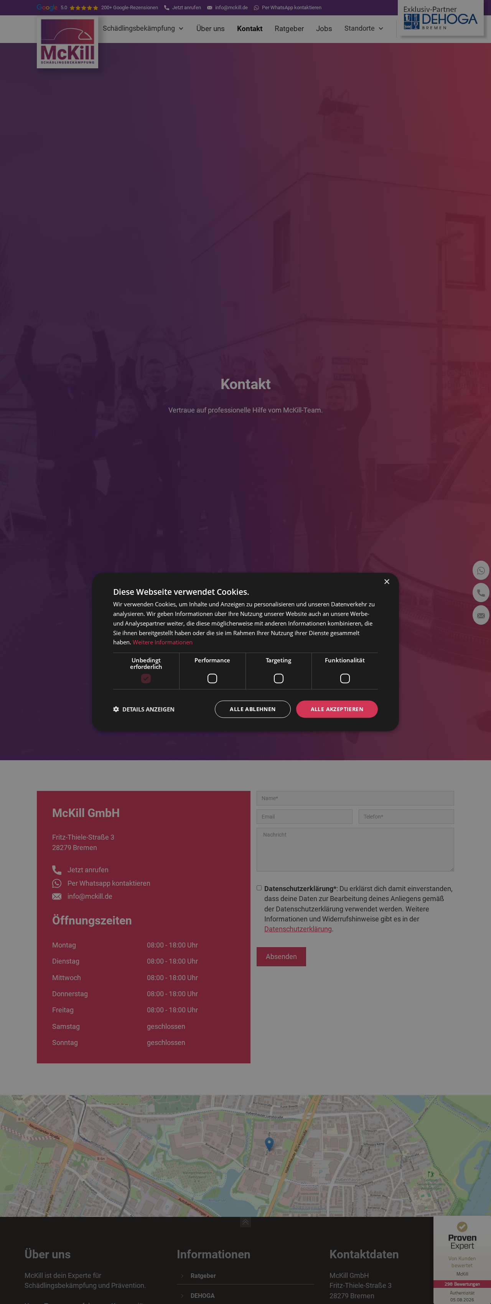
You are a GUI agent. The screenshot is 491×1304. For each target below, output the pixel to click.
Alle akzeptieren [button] (337, 709)
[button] (144, 709)
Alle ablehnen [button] (252, 709)
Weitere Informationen (163, 642)
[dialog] (245, 652)
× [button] (386, 582)
